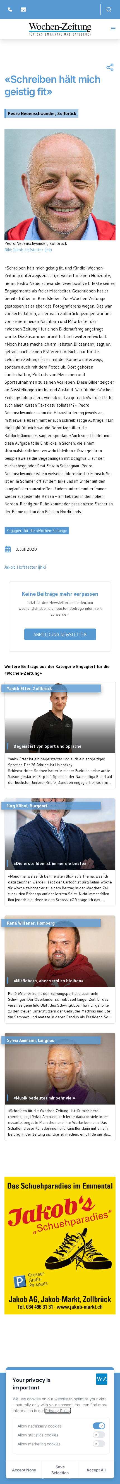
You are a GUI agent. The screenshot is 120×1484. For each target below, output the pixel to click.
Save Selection (60, 1469)
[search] (108, 9)
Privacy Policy (58, 1410)
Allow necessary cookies (40, 1426)
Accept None (24, 1469)
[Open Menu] (113, 28)
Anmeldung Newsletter (60, 634)
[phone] (10, 9)
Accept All (96, 1469)
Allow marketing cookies (39, 1443)
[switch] (99, 1425)
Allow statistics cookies (38, 1435)
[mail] (23, 9)
